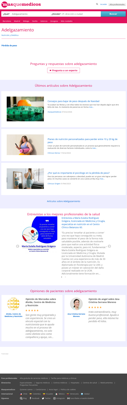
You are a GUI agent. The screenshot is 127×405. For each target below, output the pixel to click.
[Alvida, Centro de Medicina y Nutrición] (13, 304)
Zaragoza (54, 21)
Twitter (48, 398)
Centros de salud (90, 383)
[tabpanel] (63, 245)
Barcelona (7, 21)
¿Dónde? (56, 13)
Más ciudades (67, 21)
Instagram (60, 398)
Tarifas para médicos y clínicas (63, 378)
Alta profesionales (117, 4)
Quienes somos (26, 389)
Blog (25, 398)
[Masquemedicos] (21, 7)
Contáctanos (41, 389)
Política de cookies (68, 389)
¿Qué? (6, 13)
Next (109, 245)
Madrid (17, 21)
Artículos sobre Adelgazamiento (63, 201)
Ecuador (49, 394)
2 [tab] (65, 277)
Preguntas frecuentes (29, 385)
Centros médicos (60, 383)
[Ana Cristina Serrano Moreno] (76, 304)
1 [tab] (61, 277)
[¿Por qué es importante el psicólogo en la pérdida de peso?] (25, 179)
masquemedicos (54, 112)
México (61, 394)
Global (87, 394)
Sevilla (34, 21)
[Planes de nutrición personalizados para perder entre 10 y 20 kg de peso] (25, 145)
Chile (25, 394)
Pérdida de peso (9, 45)
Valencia (43, 21)
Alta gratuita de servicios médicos (34, 378)
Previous (17, 245)
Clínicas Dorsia (54, 153)
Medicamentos (106, 383)
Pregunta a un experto (64, 70)
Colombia (37, 394)
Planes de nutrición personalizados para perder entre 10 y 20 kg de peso (82, 141)
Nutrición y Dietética (9, 35)
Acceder (103, 4)
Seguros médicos (43, 383)
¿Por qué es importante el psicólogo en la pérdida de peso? (79, 172)
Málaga (26, 21)
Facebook (35, 398)
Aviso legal (53, 389)
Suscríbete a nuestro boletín (82, 398)
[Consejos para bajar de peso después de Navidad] (25, 109)
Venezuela (74, 394)
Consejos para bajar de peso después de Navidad (73, 101)
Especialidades (26, 383)
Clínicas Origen (54, 183)
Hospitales (75, 383)
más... (91, 107)
